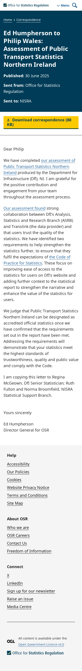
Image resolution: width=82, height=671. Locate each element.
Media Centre (19, 606)
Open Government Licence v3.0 (41, 644)
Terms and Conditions (27, 495)
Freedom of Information (29, 551)
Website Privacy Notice (28, 487)
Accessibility (18, 464)
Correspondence (28, 20)
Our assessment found (24, 208)
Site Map (15, 503)
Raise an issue (20, 598)
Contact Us (17, 543)
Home (7, 20)
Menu (65, 5)
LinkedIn (15, 583)
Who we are (18, 527)
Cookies (14, 479)
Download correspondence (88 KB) (39, 122)
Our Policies (18, 471)
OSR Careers (18, 535)
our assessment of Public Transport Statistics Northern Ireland (39, 166)
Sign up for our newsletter (31, 591)
